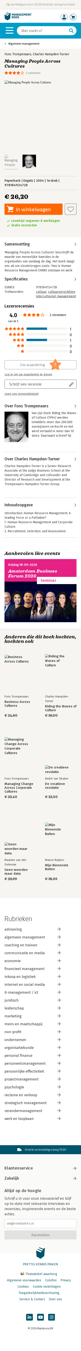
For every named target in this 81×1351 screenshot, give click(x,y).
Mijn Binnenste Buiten (56, 867)
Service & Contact (32, 1299)
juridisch (11, 1000)
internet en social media (24, 984)
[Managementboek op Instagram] (51, 1317)
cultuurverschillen (61, 292)
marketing (13, 1016)
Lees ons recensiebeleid (21, 394)
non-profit (12, 1032)
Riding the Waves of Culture (60, 708)
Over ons (55, 1299)
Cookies (23, 1287)
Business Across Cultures (17, 704)
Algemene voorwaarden (24, 1280)
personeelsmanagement (25, 1063)
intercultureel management (56, 296)
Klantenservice (18, 1168)
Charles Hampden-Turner (51, 54)
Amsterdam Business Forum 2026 (32, 573)
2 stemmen (33, 73)
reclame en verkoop (20, 1095)
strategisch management (25, 1103)
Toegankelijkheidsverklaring (38, 1293)
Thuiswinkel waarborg (41, 1274)
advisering (13, 929)
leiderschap (14, 1008)
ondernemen (15, 1040)
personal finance (18, 1055)
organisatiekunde (19, 1048)
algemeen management (24, 937)
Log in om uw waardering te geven (28, 374)
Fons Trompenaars (17, 54)
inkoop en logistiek (20, 977)
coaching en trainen (20, 945)
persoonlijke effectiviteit (24, 1071)
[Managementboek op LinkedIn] (29, 1317)
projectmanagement (21, 1079)
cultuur (41, 292)
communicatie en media (24, 953)
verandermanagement (23, 1111)
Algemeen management (23, 43)
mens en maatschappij (23, 1024)
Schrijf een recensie (25, 384)
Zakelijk (11, 1178)
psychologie (14, 1087)
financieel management (24, 969)
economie (12, 961)
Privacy (66, 1280)
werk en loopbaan (19, 1119)
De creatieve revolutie (55, 786)
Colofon (50, 1280)
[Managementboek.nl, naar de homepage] (18, 19)
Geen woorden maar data (16, 872)
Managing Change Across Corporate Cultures (18, 788)
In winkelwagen (33, 209)
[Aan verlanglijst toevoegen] (70, 209)
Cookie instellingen (47, 1287)
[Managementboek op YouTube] (40, 1317)
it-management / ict (21, 992)
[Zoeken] (71, 30)
